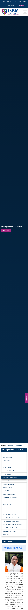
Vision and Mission (7, 457)
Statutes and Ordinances (9, 494)
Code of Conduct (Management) (11, 517)
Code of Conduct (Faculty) (9, 514)
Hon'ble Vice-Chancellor (9, 470)
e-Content (11, 2)
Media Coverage (7, 504)
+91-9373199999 (11, 5)
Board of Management (8, 484)
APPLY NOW (21, 5)
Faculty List (5, 534)
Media (4, 1)
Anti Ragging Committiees (9, 531)
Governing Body (7, 480)
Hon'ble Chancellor (7, 467)
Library (7, 1)
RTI (4, 507)
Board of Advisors (7, 490)
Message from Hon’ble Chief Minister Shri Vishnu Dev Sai (13, 548)
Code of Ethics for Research (10, 528)
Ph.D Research (16, 2)
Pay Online (20, 2)
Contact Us (24, 2)
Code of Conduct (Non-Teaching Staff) (12, 524)
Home (3, 445)
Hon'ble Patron (6, 464)
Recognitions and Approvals (10, 497)
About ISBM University (8, 454)
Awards (5, 501)
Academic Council (7, 487)
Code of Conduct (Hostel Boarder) (11, 521)
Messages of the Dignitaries (10, 477)
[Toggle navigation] (25, 12)
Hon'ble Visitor (6, 460)
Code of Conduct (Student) (9, 511)
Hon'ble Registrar (7, 474)
